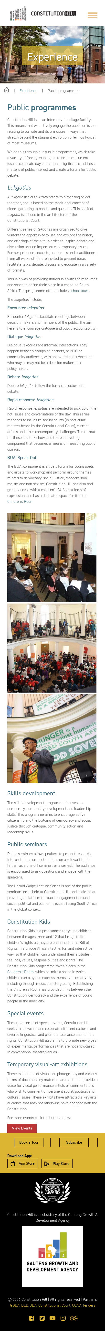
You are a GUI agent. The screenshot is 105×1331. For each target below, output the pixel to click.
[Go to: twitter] (42, 1318)
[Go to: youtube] (52, 1318)
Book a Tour (29, 1142)
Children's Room (20, 501)
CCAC (76, 1305)
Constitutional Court (54, 1305)
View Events (24, 1129)
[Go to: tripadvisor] (74, 1318)
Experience (28, 90)
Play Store (60, 1163)
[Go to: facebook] (31, 1318)
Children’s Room (20, 971)
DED (24, 1305)
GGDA (15, 1305)
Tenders (89, 1305)
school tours (79, 290)
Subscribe (74, 1142)
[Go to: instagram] (63, 1318)
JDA (33, 1305)
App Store (26, 1163)
